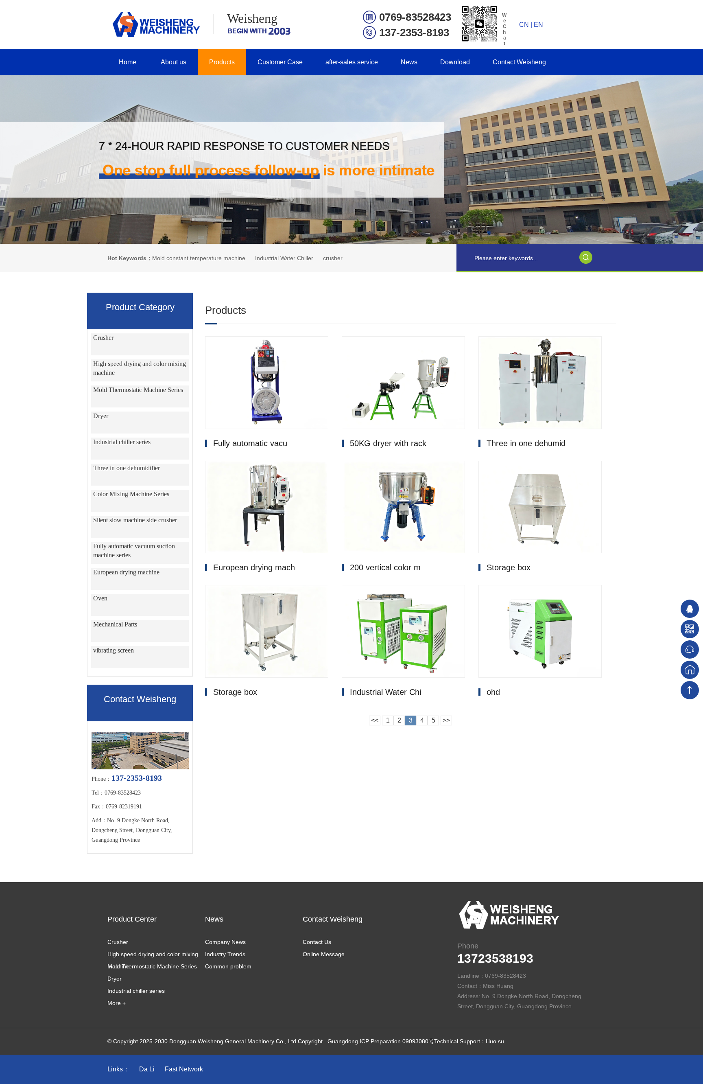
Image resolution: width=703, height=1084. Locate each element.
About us (173, 62)
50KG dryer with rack (388, 443)
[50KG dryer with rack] (403, 382)
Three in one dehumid (526, 443)
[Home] (690, 670)
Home (127, 62)
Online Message (324, 954)
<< (374, 720)
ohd (493, 692)
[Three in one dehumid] (540, 382)
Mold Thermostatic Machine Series (138, 389)
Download (455, 62)
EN (538, 24)
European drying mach (254, 567)
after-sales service (351, 62)
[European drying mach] (266, 507)
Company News (225, 942)
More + (116, 1003)
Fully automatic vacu (250, 443)
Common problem (228, 966)
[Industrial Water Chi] (403, 631)
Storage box (509, 567)
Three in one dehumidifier (126, 467)
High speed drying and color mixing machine (152, 955)
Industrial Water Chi (385, 692)
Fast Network (184, 1069)
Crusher (103, 337)
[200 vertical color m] (403, 507)
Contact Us (317, 942)
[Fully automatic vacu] (266, 382)
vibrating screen (113, 650)
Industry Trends (225, 954)
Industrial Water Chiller (284, 258)
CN (524, 24)
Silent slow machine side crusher (135, 520)
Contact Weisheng (519, 62)
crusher (333, 258)
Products (222, 62)
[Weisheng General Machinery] (154, 24)
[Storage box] (540, 507)
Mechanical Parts (115, 624)
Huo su (495, 1041)
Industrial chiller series (122, 441)
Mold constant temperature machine (198, 258)
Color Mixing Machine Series (131, 494)
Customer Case (280, 62)
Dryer (100, 415)
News (409, 62)
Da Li (147, 1069)
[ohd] (540, 631)
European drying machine (126, 572)
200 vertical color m (385, 567)
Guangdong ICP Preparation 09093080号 (380, 1041)
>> (446, 720)
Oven (100, 598)
